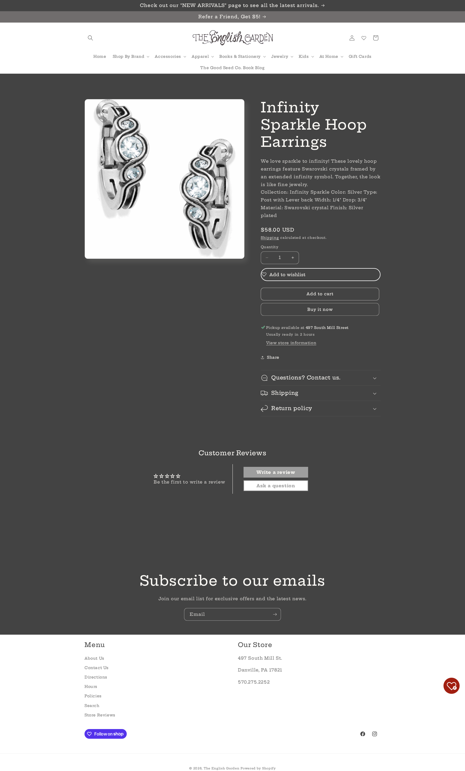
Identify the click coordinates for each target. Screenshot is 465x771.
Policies (93, 696)
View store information (291, 342)
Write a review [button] (275, 472)
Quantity (269, 247)
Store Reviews (99, 714)
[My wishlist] (364, 38)
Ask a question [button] (275, 485)
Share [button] (273, 357)
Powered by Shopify (258, 768)
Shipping (270, 237)
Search (92, 705)
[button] (90, 38)
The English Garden (221, 768)
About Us (94, 658)
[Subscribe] (275, 614)
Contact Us (96, 667)
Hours (90, 686)
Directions (95, 677)
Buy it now (320, 309)
